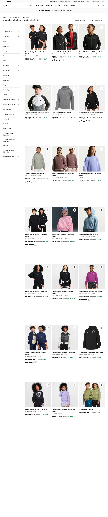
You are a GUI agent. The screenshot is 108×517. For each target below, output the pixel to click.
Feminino (58, 5)
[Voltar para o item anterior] (17, 10)
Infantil (66, 5)
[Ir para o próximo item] (90, 10)
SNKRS (73, 5)
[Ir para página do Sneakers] (9, 1)
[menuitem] (29, 5)
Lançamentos (39, 5)
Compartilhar (79, 20)
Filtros (88, 20)
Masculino (49, 5)
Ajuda (88, 1)
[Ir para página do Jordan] (4, 1)
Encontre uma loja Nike (65, 1)
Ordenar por (99, 20)
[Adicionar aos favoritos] (47, 27)
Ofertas (29, 5)
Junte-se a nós (95, 1)
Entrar (103, 1)
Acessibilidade (53, 1)
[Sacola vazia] (103, 5)
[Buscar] (95, 5)
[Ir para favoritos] (99, 5)
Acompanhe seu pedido (78, 1)
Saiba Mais (69, 10)
